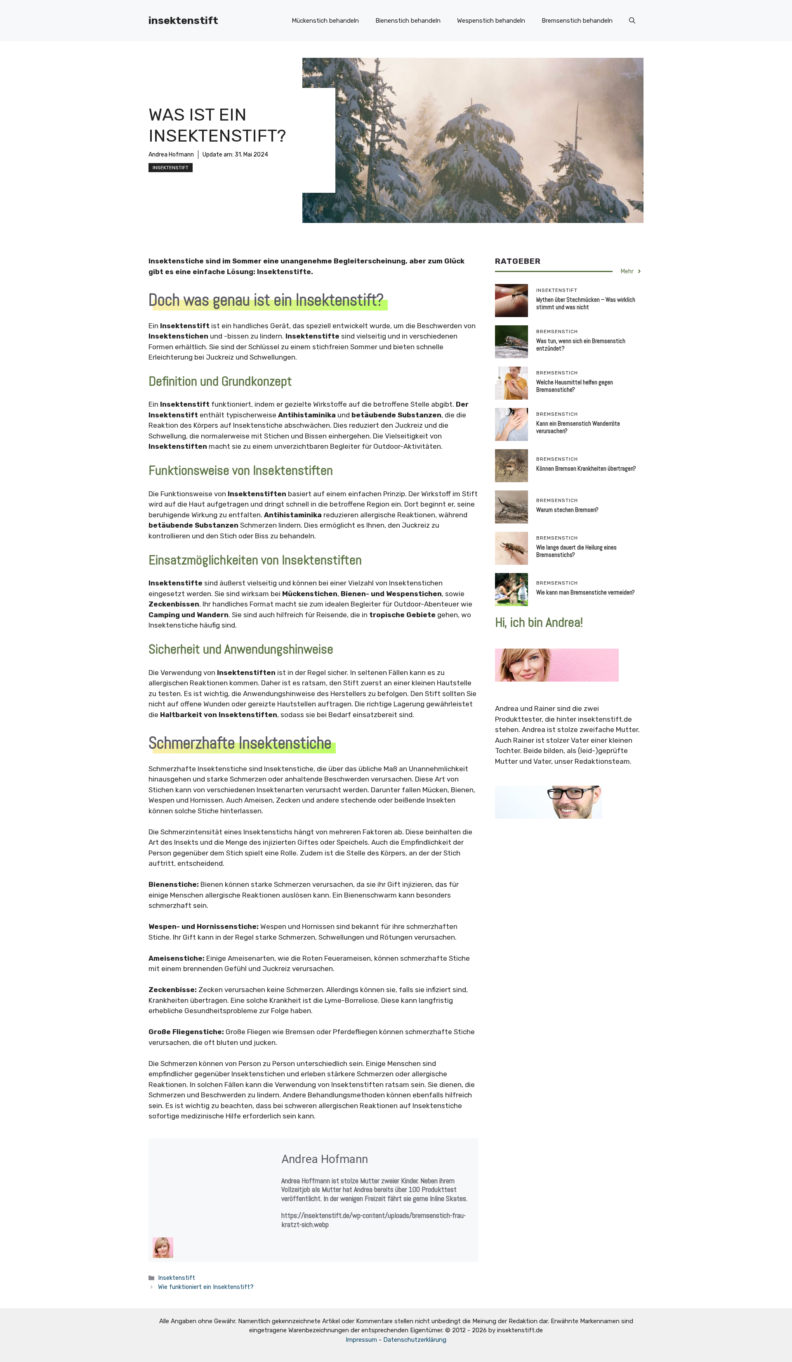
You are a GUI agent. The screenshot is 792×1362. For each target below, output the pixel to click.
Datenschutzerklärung (414, 1339)
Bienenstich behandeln (408, 20)
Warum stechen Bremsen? (567, 510)
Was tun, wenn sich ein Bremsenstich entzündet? (580, 344)
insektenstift (183, 20)
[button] (632, 20)
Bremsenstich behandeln (577, 20)
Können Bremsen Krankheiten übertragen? (586, 468)
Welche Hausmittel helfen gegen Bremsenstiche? (574, 385)
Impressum (361, 1339)
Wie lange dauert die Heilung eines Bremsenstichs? (576, 551)
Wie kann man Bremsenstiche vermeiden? (585, 592)
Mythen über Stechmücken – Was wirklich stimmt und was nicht (585, 303)
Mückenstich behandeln (325, 20)
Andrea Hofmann (171, 154)
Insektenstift (171, 168)
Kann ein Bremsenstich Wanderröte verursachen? (578, 427)
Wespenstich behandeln (491, 20)
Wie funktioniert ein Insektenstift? (206, 1287)
